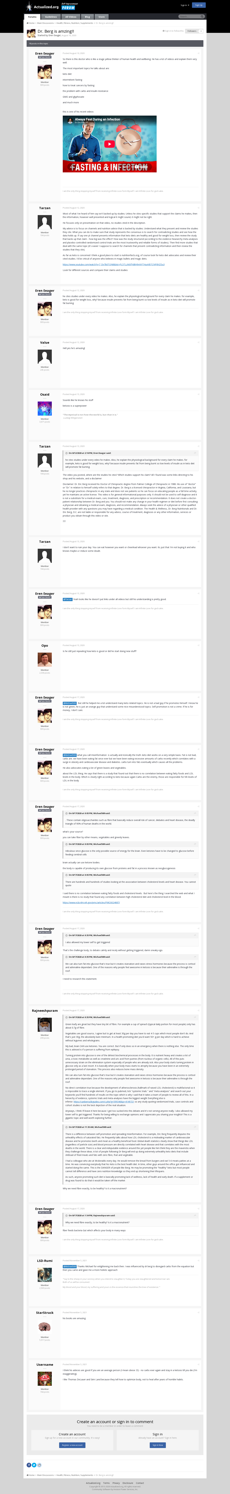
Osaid (44, 394)
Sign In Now (158, 1445)
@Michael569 (70, 703)
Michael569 (99, 813)
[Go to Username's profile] (45, 1379)
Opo (44, 645)
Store (102, 16)
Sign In (184, 5)
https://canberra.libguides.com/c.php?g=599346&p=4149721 (104, 1101)
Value (44, 342)
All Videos (70, 16)
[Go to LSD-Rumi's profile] (45, 1275)
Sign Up (198, 5)
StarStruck (45, 1313)
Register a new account (72, 1445)
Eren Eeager (55, 35)
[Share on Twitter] (34, 1465)
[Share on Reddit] (39, 1464)
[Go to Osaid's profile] (45, 409)
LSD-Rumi (45, 1261)
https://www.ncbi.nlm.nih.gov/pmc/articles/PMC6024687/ (91, 902)
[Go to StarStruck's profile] (45, 1327)
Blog (87, 16)
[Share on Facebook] (29, 1465)
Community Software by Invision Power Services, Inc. (115, 1489)
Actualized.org (93, 1482)
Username (44, 1364)
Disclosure (128, 1482)
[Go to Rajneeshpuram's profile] (45, 1025)
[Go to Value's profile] (45, 357)
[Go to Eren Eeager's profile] (31, 33)
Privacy (116, 1482)
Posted (73, 53)
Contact (140, 1482)
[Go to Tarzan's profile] (45, 222)
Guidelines (51, 16)
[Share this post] (198, 53)
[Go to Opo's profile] (45, 660)
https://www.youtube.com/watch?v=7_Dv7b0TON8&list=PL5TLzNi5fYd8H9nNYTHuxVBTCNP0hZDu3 (114, 264)
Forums (32, 16)
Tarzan (45, 208)
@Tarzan (68, 599)
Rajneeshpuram (45, 1010)
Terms (106, 1482)
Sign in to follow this (174, 30)
